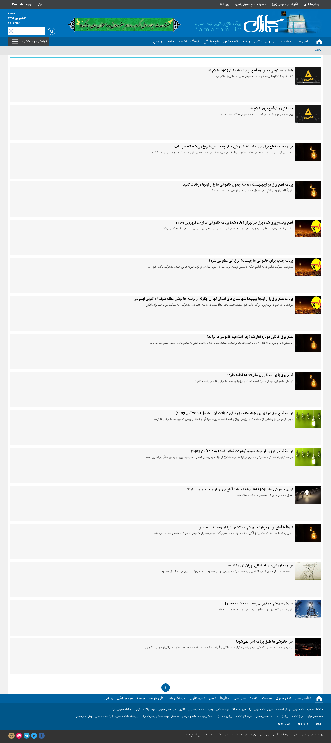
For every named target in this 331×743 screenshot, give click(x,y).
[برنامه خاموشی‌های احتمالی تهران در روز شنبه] (308, 571)
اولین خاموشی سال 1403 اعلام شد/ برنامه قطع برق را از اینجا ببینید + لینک (239, 489)
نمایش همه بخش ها (34, 41)
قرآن (138, 709)
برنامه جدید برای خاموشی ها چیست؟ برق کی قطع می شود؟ (251, 261)
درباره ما (303, 723)
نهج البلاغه (149, 709)
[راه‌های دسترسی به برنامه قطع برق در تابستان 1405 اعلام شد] (308, 76)
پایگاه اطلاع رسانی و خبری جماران (268, 734)
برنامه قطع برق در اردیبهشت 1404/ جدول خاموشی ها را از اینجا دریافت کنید (238, 184)
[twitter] (34, 735)
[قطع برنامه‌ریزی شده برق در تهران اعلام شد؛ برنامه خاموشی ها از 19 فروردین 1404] (308, 228)
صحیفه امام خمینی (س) (250, 4)
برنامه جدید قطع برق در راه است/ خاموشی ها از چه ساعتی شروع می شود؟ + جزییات (233, 146)
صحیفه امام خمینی (303, 709)
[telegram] (26, 735)
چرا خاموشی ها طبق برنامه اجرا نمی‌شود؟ (264, 641)
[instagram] (11, 735)
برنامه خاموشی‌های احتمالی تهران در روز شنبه (260, 565)
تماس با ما (284, 723)
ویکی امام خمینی (83, 716)
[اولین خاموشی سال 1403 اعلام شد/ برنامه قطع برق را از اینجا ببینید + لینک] (308, 495)
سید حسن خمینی (167, 709)
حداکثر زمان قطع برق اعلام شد (271, 108)
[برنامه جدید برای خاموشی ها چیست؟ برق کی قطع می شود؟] (308, 267)
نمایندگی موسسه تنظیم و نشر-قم (198, 716)
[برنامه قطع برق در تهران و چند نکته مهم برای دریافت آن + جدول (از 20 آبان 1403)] (308, 419)
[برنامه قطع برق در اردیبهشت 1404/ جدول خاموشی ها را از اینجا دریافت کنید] (308, 190)
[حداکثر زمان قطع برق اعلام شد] (308, 114)
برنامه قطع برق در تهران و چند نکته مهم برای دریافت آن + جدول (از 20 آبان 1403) (234, 413)
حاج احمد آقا (239, 709)
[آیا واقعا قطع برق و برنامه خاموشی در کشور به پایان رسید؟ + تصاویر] (308, 533)
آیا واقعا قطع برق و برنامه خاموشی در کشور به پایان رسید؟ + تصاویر (246, 527)
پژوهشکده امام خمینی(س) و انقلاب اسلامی (116, 716)
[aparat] (19, 735)
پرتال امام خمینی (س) (292, 716)
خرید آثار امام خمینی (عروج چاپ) (235, 716)
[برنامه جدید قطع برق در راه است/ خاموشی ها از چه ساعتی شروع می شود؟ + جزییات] (308, 152)
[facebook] (41, 735)
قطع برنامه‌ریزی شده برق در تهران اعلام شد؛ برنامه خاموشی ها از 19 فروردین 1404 (234, 223)
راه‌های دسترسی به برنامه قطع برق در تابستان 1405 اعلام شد (250, 70)
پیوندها (224, 4)
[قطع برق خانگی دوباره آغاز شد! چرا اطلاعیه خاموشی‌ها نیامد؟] (308, 343)
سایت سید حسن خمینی (266, 716)
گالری (182, 709)
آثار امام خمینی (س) (285, 4)
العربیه (30, 4)
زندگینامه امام (283, 709)
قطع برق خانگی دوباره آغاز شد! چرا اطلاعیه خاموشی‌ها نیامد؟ (249, 337)
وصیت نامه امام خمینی (200, 709)
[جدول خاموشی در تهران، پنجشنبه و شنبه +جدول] (308, 609)
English (17, 4)
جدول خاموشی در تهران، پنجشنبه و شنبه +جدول (258, 603)
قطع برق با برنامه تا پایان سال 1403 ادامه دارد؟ (260, 375)
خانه (318, 50)
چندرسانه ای (312, 4)
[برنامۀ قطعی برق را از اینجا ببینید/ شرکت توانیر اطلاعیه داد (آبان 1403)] (308, 457)
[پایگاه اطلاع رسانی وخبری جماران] (238, 24)
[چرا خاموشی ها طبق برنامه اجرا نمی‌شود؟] (308, 647)
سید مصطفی (222, 709)
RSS (319, 723)
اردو (40, 4)
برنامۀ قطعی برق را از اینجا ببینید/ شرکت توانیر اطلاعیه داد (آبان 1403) (242, 451)
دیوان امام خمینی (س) (261, 709)
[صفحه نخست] (319, 42)
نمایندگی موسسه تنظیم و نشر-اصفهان (160, 716)
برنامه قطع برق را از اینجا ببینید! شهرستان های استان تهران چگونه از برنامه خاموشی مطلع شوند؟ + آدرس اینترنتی (213, 299)
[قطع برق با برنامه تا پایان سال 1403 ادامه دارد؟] (308, 381)
